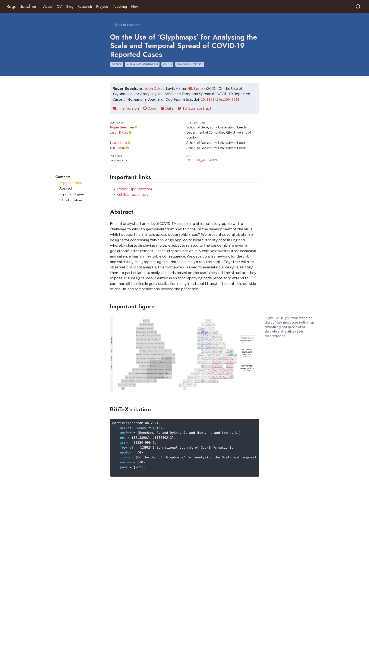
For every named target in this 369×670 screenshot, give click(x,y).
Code (151, 108)
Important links (70, 182)
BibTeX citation (70, 200)
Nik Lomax (196, 88)
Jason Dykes (153, 88)
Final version (128, 108)
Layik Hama (118, 143)
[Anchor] (155, 177)
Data (168, 108)
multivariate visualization (142, 64)
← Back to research (125, 24)
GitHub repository (133, 194)
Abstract (65, 188)
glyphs (167, 64)
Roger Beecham (122, 127)
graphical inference (190, 64)
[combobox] (358, 6)
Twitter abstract (196, 108)
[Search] (358, 6)
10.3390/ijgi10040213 (202, 160)
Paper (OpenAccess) (134, 189)
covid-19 (116, 64)
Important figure (71, 194)
